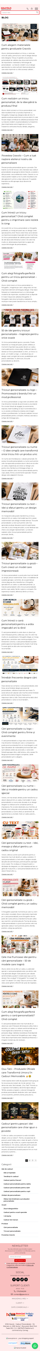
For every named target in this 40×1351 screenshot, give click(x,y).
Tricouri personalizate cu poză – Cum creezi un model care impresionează (19, 567)
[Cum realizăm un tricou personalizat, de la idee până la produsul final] (20, 86)
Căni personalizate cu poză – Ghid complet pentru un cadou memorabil (19, 904)
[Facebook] (14, 1279)
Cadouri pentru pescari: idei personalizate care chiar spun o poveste (19, 1127)
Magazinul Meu (19, 1299)
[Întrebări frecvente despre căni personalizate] (20, 665)
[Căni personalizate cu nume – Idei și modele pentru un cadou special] (20, 773)
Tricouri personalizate (12, 1231)
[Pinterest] (18, 1279)
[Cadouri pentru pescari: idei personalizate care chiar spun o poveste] (20, 1111)
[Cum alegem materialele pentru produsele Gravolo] (20, 32)
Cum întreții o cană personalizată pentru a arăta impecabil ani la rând (18, 624)
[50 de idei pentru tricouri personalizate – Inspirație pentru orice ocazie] (20, 318)
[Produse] (36, 9)
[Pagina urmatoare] (35, 1160)
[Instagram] (26, 1279)
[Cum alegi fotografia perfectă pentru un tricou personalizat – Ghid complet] (20, 261)
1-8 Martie (7, 1216)
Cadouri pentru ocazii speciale (15, 1212)
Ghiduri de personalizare (11, 1195)
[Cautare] (37, 12)
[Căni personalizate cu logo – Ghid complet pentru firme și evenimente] (20, 716)
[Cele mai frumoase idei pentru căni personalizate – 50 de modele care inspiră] (20, 944)
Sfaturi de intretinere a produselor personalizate (17, 1200)
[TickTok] (22, 1279)
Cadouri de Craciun (11, 1220)
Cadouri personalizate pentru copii (17, 1191)
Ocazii (4, 1205)
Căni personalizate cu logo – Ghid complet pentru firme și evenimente (18, 732)
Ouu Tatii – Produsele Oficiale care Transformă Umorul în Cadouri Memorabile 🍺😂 (18, 1073)
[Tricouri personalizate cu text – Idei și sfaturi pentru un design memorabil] (20, 491)
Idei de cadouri (7, 1169)
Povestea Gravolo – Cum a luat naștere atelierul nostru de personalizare (19, 159)
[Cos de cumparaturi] (31, 8)
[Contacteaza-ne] (27, 8)
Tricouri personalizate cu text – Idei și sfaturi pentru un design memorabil (19, 508)
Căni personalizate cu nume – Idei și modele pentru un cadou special (20, 789)
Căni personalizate (11, 1227)
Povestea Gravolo (8, 1235)
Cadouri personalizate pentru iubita (17, 1184)
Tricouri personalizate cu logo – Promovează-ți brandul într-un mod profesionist (19, 394)
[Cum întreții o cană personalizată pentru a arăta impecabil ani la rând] (20, 608)
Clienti (19, 1303)
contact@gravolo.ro (21, 1294)
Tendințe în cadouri (11, 1176)
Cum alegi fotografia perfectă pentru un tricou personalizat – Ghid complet (19, 277)
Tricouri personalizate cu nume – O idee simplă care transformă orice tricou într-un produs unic (20, 451)
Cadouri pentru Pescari (12, 1180)
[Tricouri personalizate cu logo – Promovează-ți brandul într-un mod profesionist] (20, 377)
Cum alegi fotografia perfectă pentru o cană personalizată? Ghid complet (18, 1015)
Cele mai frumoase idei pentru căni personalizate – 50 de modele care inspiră (19, 961)
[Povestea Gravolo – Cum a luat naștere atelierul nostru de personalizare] (20, 143)
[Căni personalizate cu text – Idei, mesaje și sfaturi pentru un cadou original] (20, 830)
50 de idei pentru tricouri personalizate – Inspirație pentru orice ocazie (20, 334)
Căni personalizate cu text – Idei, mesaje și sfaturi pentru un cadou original (20, 847)
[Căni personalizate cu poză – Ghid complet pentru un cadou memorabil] (20, 887)
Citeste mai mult (7, 73)
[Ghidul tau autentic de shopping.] (12, 1343)
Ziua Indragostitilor (11, 1209)
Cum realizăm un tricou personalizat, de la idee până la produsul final (19, 102)
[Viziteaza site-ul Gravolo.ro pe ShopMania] (25, 1343)
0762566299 (21, 1291)
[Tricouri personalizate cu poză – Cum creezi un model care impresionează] (20, 551)
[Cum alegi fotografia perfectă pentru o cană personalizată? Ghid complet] (20, 999)
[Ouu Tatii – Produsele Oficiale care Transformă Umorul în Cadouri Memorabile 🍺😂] (20, 1056)
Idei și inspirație (9, 1173)
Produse (5, 1224)
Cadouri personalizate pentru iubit (17, 1188)
